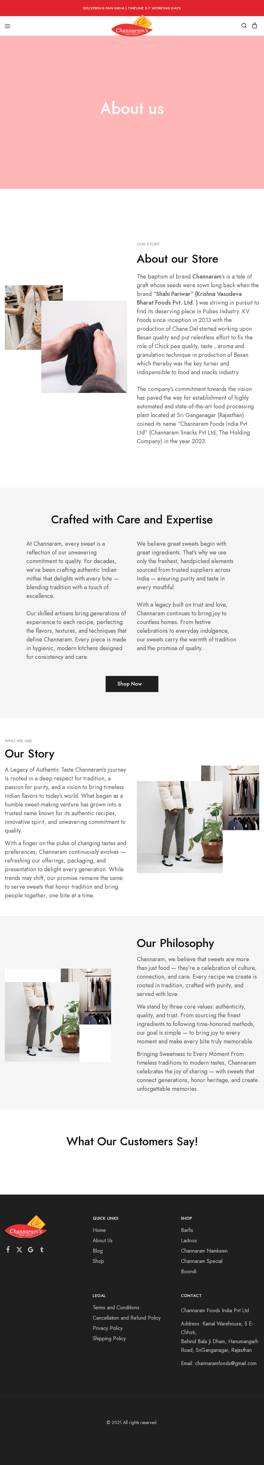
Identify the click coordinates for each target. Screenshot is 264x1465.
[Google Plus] (30, 1251)
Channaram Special (201, 1261)
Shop (98, 1261)
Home (99, 1230)
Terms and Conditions (116, 1307)
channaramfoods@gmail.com (226, 1363)
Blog (98, 1251)
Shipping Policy (109, 1338)
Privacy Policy (108, 1328)
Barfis (187, 1230)
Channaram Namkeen (204, 1251)
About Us (103, 1240)
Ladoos (189, 1240)
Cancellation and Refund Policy (127, 1318)
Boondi (188, 1271)
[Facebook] (8, 1250)
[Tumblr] (42, 1251)
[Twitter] (19, 1251)
